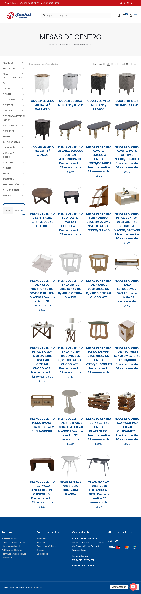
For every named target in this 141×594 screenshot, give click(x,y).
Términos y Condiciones (14, 553)
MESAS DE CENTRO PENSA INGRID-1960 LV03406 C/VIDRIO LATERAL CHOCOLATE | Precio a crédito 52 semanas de (70, 360)
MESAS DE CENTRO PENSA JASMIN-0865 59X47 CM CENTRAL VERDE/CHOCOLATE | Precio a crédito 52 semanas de (99, 360)
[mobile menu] (135, 15)
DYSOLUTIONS (36, 587)
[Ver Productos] (51, 80)
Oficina (40, 550)
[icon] (132, 3)
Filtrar (8, 210)
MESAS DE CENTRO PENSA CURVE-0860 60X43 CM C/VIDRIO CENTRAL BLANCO (70, 289)
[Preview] (51, 92)
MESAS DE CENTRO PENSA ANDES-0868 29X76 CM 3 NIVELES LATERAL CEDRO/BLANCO (98, 222)
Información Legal (11, 546)
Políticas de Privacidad (13, 542)
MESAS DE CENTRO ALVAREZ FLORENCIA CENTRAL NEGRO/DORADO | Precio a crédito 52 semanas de (98, 159)
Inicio (51, 44)
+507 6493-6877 (30, 3)
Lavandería (42, 553)
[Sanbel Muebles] (19, 15)
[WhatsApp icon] (121, 3)
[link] (104, 64)
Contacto (7, 557)
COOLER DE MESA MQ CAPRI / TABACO (98, 105)
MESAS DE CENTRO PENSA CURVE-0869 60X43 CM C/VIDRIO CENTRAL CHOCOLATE (98, 289)
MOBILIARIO (64, 44)
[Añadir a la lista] (51, 86)
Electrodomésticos (46, 546)
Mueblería (42, 538)
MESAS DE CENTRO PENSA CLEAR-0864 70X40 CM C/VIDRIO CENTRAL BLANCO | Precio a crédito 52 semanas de (42, 293)
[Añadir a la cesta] (51, 74)
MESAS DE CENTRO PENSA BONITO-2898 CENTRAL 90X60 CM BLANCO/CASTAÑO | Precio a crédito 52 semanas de (127, 226)
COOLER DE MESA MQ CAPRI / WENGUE (42, 151)
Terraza (41, 542)
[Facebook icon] (125, 3)
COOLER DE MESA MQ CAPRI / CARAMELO (42, 105)
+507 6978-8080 (51, 3)
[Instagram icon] (128, 3)
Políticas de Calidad (12, 550)
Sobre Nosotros (10, 538)
